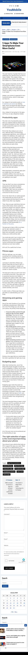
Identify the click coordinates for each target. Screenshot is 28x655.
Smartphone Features (9, 471)
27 (24, 605)
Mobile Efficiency (7, 466)
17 (14, 603)
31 (14, 608)
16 (10, 603)
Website (6, 545)
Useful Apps (6, 474)
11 (17, 600)
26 (21, 605)
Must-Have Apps (19, 466)
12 (21, 600)
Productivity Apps (8, 468)
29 (7, 608)
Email (6, 539)
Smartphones (13, 39)
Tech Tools (20, 471)
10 (14, 600)
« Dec (12, 612)
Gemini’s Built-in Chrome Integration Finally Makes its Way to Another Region (15, 630)
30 (10, 608)
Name (6, 533)
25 (17, 605)
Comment (7, 514)
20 (24, 603)
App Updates (6, 39)
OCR (20, 393)
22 (7, 605)
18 (17, 603)
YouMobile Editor (8, 51)
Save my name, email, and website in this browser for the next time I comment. (14, 553)
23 (10, 605)
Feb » (15, 612)
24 (14, 605)
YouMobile (14, 10)
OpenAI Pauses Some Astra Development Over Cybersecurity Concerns (13, 1)
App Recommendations (14, 463)
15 (7, 603)
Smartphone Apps (20, 468)
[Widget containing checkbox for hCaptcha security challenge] (14, 560)
